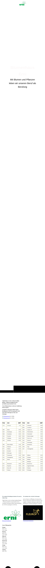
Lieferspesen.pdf (6, 416)
